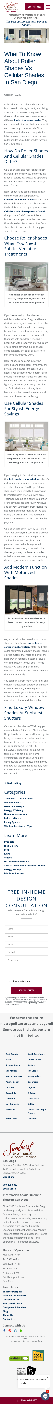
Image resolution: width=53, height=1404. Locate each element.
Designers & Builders (14, 1307)
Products (9, 841)
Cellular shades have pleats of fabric (25, 211)
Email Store (9, 1188)
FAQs (7, 853)
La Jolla (31, 1087)
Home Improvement (15, 814)
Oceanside (33, 1082)
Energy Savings (12, 869)
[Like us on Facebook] (4, 1331)
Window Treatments (14, 1295)
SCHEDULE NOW (26, 990)
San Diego (33, 1070)
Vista (8, 1059)
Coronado (10, 1098)
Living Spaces (12, 822)
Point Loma (11, 1118)
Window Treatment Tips (18, 826)
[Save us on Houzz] (21, 1331)
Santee (31, 1065)
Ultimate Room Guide (16, 861)
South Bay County (37, 1054)
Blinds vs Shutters (14, 873)
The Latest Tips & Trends (18, 798)
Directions (8, 1176)
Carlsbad (32, 1118)
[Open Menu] (48, 7)
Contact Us (9, 1319)
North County (12, 1104)
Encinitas (10, 1109)
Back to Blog (14, 783)
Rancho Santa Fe (14, 1076)
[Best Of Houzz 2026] (38, 1355)
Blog (6, 849)
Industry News (12, 818)
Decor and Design (14, 806)
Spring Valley (34, 1076)
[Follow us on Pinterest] (9, 1331)
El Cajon (31, 1093)
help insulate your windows (24, 479)
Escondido (11, 1093)
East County (12, 1054)
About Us (8, 1315)
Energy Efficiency (13, 810)
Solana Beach (34, 1059)
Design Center (11, 1299)
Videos (8, 857)
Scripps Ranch (13, 1065)
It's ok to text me (21, 981)
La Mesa (10, 1087)
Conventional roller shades (19, 199)
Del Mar (31, 1104)
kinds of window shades (27, 120)
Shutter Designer (12, 1291)
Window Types (12, 802)
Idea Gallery (11, 845)
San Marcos (11, 1070)
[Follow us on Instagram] (15, 1331)
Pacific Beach (12, 1082)
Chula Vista (33, 1098)
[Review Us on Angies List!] (19, 1358)
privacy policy (35, 1002)
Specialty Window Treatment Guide (24, 865)
